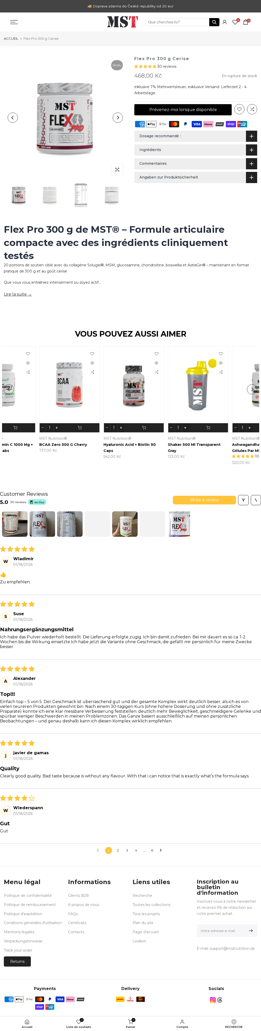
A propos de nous (83, 904)
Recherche (142, 895)
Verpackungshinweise (23, 941)
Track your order (18, 950)
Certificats (77, 922)
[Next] (118, 118)
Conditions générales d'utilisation (33, 922)
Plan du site (143, 922)
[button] (145, 66)
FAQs (73, 914)
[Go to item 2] (42, 524)
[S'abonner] (250, 930)
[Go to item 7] (180, 524)
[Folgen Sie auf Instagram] (213, 999)
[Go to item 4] (97, 524)
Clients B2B (78, 895)
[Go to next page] (162, 850)
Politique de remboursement (30, 904)
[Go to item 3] (70, 524)
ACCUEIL (11, 38)
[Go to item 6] (152, 524)
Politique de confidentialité (28, 895)
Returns (17, 961)
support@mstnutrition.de (232, 948)
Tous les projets (146, 914)
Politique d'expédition (23, 914)
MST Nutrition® (146, 438)
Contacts (76, 932)
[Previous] (13, 118)
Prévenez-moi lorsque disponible (183, 109)
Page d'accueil (146, 932)
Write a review (204, 500)
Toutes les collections (151, 904)
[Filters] (243, 500)
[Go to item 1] (15, 524)
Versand (212, 87)
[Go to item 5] (125, 524)
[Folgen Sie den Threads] (220, 999)
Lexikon (139, 941)
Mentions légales (19, 932)
